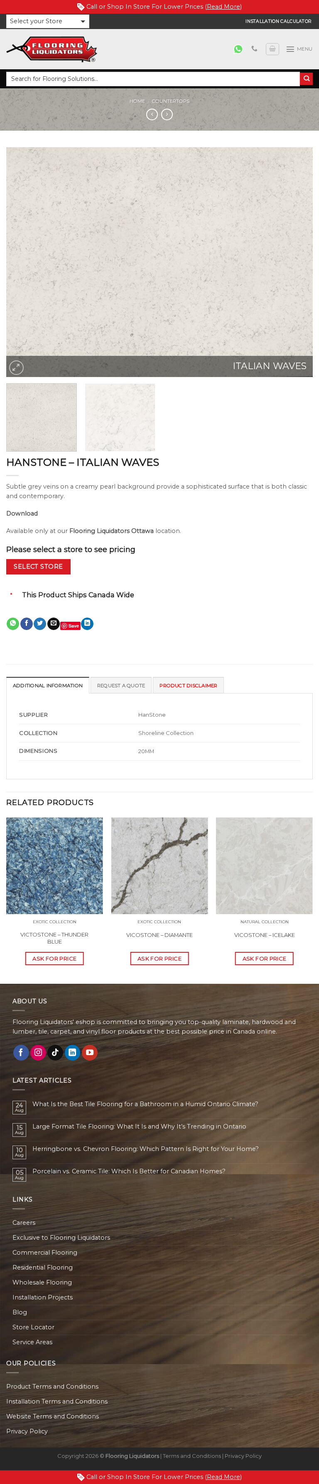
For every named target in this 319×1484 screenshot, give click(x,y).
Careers (23, 1222)
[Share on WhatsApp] (13, 624)
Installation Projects (42, 1297)
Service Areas (32, 1342)
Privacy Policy (27, 1431)
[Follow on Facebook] (21, 1053)
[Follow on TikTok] (55, 1053)
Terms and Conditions (192, 1455)
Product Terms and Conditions (52, 1386)
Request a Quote (121, 685)
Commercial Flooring (44, 1252)
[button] (47, 21)
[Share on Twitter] (40, 624)
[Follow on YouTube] (90, 1053)
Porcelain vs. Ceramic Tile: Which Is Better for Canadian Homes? (129, 1171)
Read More (223, 6)
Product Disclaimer (188, 685)
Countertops (170, 101)
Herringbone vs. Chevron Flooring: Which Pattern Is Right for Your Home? (145, 1149)
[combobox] (153, 79)
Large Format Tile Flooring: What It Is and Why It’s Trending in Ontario (139, 1126)
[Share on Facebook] (26, 624)
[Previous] (22, 262)
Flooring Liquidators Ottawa (111, 531)
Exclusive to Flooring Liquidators (61, 1237)
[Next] (296, 262)
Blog (19, 1312)
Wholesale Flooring (42, 1282)
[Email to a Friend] (53, 624)
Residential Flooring (42, 1267)
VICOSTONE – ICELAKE (264, 935)
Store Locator (33, 1327)
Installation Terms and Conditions (57, 1401)
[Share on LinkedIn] (87, 624)
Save (74, 626)
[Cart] (272, 49)
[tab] (47, 685)
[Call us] (254, 49)
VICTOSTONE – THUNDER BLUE (54, 938)
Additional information (48, 685)
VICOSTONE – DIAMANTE (159, 935)
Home (137, 101)
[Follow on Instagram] (38, 1053)
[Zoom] (16, 367)
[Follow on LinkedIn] (73, 1053)
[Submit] (306, 79)
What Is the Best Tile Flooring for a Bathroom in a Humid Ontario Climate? (145, 1104)
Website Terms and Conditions (52, 1416)
